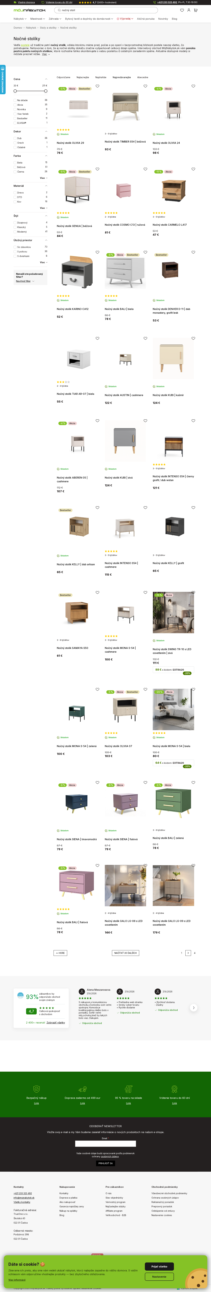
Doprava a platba (68, 1197)
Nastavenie (159, 1276)
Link (36, 1103)
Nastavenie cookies (161, 1215)
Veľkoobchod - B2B (116, 1215)
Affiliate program (114, 1210)
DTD (32, 197)
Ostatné (32, 147)
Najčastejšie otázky (116, 1206)
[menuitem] (20, 19)
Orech (32, 142)
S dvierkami (32, 256)
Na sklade (32, 100)
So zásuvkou (32, 247)
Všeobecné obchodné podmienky (169, 1193)
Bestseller (32, 118)
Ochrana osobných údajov (165, 1197)
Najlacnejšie (83, 77)
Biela (32, 162)
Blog (62, 1215)
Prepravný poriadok (161, 1206)
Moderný (32, 231)
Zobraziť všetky (56, 1022)
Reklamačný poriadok (162, 1202)
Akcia (32, 104)
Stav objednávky (114, 1197)
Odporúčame (63, 77)
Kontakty (64, 1193)
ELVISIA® (32, 123)
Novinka (32, 109)
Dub (32, 138)
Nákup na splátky (68, 1210)
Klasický (32, 227)
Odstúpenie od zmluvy (163, 1210)
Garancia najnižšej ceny (72, 1206)
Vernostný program (115, 1202)
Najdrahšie (100, 77)
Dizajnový (32, 222)
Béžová (32, 167)
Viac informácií (16, 1280)
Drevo (32, 192)
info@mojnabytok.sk (24, 1197)
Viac (44, 54)
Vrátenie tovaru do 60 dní (59, 2)
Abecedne (142, 77)
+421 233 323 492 (177, 2)
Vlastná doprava (26, 2)
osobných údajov (110, 1156)
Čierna (32, 171)
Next (193, 1007)
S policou (32, 251)
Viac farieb (32, 114)
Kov (32, 201)
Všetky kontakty (22, 1202)
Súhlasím (159, 1266)
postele (25, 45)
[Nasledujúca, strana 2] (188, 953)
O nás (109, 1193)
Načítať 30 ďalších (125, 953)
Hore (62, 953)
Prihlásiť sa (106, 1163)
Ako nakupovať (67, 1202)
